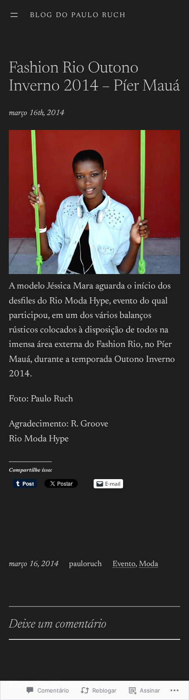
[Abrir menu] (14, 15)
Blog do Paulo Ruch (78, 15)
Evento (124, 564)
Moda (148, 564)
